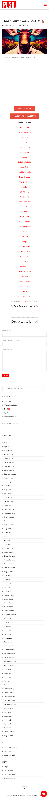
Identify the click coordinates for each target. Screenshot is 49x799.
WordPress (17, 795)
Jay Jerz (24, 276)
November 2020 (9, 607)
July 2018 (7, 712)
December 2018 (9, 696)
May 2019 (7, 677)
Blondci (24, 286)
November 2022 (9, 513)
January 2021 (8, 599)
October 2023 (9, 470)
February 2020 (9, 642)
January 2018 (9, 732)
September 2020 (10, 614)
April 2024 (7, 447)
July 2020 (7, 622)
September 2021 (9, 568)
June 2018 (7, 716)
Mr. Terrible (24, 212)
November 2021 (9, 560)
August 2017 (8, 736)
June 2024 (7, 439)
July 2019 (7, 669)
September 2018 (10, 704)
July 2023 (7, 482)
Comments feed (10, 774)
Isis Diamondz (24, 222)
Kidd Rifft (24, 237)
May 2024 (7, 443)
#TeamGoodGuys (10, 405)
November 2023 (9, 466)
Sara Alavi (24, 217)
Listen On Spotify (24, 108)
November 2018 (9, 700)
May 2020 (7, 630)
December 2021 (9, 556)
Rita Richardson (24, 227)
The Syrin (25, 242)
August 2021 (8, 572)
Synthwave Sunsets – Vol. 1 (14, 413)
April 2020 (7, 634)
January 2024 (9, 458)
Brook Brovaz (24, 177)
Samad (24, 157)
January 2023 (9, 505)
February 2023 (9, 501)
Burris (24, 291)
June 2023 (7, 486)
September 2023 (10, 474)
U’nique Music (24, 147)
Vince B (24, 261)
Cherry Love (25, 251)
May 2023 (7, 490)
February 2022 (9, 548)
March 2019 (8, 685)
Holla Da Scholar (24, 162)
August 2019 (8, 665)
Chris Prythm (24, 127)
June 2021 (7, 579)
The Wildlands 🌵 (10, 417)
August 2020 (8, 618)
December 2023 (9, 462)
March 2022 (8, 544)
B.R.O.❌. (7, 409)
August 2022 (8, 525)
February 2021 (9, 595)
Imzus (24, 232)
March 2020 (8, 638)
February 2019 (9, 689)
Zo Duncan (24, 256)
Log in (6, 767)
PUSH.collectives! (10, 747)
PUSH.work (8, 751)
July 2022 (7, 529)
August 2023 (8, 478)
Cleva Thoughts (24, 132)
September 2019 (10, 661)
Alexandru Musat (24, 271)
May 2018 (7, 720)
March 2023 (8, 497)
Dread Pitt (24, 197)
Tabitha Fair (24, 182)
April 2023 (7, 493)
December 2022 (9, 509)
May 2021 (7, 583)
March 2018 (8, 728)
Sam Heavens (24, 247)
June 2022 (7, 532)
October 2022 (9, 517)
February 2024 (9, 454)
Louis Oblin (24, 167)
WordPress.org (9, 778)
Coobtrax (24, 142)
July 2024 (7, 435)
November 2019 (9, 654)
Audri (24, 207)
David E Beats (24, 281)
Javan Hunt (24, 266)
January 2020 (9, 646)
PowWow (7, 401)
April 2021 (7, 587)
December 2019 (9, 650)
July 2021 (7, 575)
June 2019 (7, 673)
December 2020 (9, 603)
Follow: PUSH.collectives (24, 116)
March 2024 (8, 451)
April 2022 (7, 540)
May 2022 (7, 536)
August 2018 (8, 708)
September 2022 (10, 521)
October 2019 (9, 657)
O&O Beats (24, 192)
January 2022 (9, 552)
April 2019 (7, 681)
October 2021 (8, 564)
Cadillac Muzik (24, 172)
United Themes (39, 795)
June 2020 (7, 626)
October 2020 (9, 611)
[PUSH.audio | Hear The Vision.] (9, 5)
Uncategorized (9, 755)
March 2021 (8, 591)
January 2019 (9, 693)
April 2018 (7, 724)
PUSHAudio (10, 25)
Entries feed (8, 771)
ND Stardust (24, 202)
